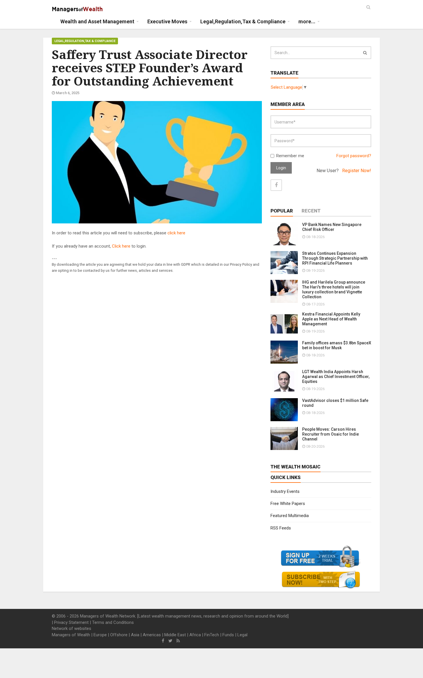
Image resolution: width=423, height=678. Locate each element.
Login (281, 168)
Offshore (118, 634)
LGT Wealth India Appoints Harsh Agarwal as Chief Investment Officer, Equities (335, 376)
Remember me (290, 155)
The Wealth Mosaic (295, 467)
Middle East (175, 634)
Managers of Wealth (71, 634)
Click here (121, 246)
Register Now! (356, 170)
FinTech (211, 634)
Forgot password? (353, 155)
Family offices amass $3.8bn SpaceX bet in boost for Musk (336, 345)
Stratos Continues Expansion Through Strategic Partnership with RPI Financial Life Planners (335, 258)
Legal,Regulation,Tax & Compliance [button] (242, 21)
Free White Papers (287, 503)
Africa (195, 634)
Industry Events (285, 491)
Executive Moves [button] (167, 21)
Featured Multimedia (289, 515)
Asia (135, 634)
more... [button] (306, 21)
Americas (152, 634)
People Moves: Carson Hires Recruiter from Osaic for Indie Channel (330, 434)
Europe (100, 634)
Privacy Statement (71, 622)
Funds (228, 634)
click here (176, 233)
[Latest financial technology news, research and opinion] (77, 8)
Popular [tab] (281, 211)
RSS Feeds (280, 528)
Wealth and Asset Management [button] (97, 21)
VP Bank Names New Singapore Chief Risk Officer (331, 227)
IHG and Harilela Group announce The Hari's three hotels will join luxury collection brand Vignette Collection (333, 289)
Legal (242, 634)
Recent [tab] (311, 211)
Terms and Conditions (113, 622)
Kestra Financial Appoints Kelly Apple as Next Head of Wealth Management (331, 319)
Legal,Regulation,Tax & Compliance (84, 41)
